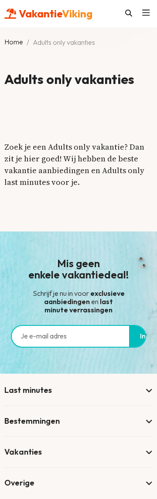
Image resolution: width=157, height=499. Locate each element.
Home (13, 42)
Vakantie (55, 13)
